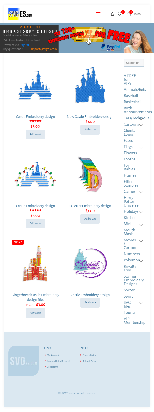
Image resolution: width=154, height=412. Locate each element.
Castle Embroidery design (35, 117)
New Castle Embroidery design (90, 117)
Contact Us (52, 367)
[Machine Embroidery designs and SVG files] (20, 14)
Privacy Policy (89, 355)
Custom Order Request (58, 361)
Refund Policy (89, 361)
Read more (90, 302)
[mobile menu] (98, 14)
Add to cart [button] (35, 134)
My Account (53, 355)
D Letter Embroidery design (90, 206)
